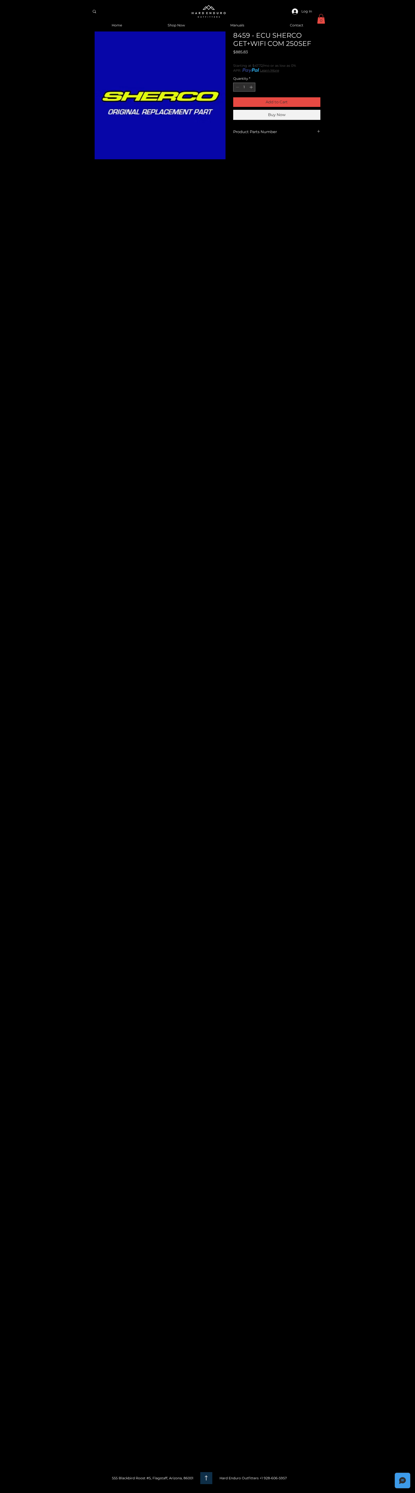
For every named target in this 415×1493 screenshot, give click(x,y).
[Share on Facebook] (236, 149)
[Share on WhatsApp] (254, 149)
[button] (321, 19)
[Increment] (252, 87)
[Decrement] (237, 87)
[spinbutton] (244, 87)
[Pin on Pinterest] (245, 149)
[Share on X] (264, 149)
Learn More (269, 70)
